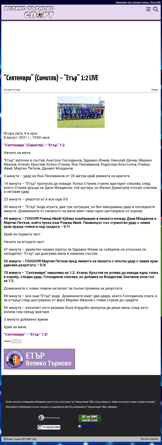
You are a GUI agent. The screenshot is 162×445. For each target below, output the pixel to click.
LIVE (153, 90)
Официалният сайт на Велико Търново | (133, 2)
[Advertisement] (81, 45)
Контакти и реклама (149, 439)
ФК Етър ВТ (16, 341)
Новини (156, 90)
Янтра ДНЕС (156, 2)
